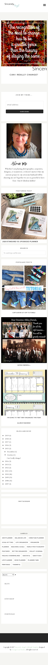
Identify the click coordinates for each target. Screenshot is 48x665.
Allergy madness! (24, 423)
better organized (19, 551)
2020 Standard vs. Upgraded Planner (20, 241)
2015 (7, 448)
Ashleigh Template (33, 647)
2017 (7, 442)
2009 (7, 477)
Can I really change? (24, 74)
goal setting (7, 542)
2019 (7, 435)
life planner (7, 560)
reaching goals (17, 547)
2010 (7, 474)
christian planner (36, 538)
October (10, 455)
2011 (7, 471)
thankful (17, 564)
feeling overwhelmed (11, 555)
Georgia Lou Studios (18, 650)
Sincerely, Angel (20, 647)
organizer (34, 542)
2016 (7, 445)
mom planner (20, 560)
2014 (7, 461)
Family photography (35, 547)
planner (5, 547)
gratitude (37, 555)
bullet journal (36, 551)
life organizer (22, 542)
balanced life (20, 538)
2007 (7, 484)
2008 (7, 480)
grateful (26, 555)
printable (6, 564)
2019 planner (7, 538)
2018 (7, 439)
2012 (7, 467)
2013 (7, 464)
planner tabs (33, 560)
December (11, 451)
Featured (6, 551)
